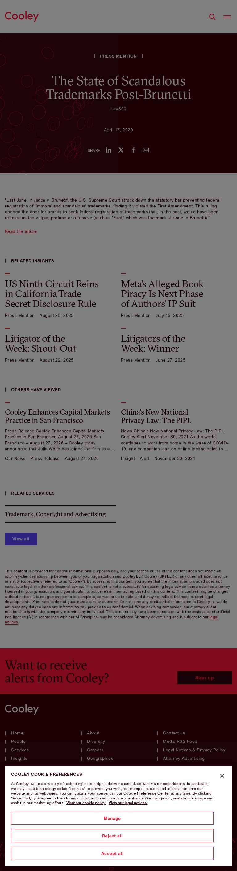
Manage (112, 818)
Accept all (112, 853)
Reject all (112, 835)
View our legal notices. (128, 802)
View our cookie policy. (86, 802)
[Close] (222, 776)
